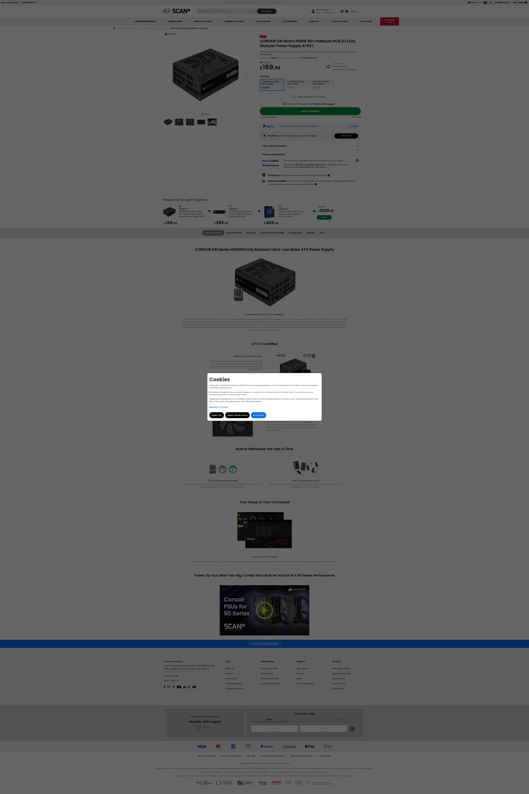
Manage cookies (218, 407)
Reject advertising (237, 415)
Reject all (217, 415)
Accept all (258, 415)
